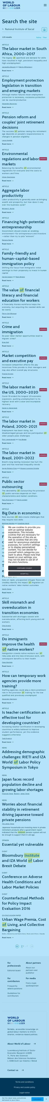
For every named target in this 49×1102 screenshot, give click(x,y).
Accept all (24, 574)
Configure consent (24, 568)
